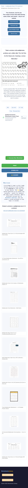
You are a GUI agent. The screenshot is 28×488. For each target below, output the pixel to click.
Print (15, 165)
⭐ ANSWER (14, 175)
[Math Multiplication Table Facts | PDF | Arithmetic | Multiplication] (14, 347)
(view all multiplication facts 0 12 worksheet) (14, 210)
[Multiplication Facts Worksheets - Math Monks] (14, 297)
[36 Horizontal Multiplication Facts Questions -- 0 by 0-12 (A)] (14, 421)
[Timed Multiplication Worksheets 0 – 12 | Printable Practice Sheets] (14, 396)
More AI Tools (14, 33)
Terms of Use (7, 475)
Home (2, 6)
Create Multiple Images (14, 29)
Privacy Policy (7, 480)
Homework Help (14, 25)
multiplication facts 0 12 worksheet (14, 6)
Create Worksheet (14, 21)
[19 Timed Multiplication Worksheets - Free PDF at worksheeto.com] (14, 247)
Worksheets (7, 471)
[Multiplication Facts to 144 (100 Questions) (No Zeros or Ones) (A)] (14, 371)
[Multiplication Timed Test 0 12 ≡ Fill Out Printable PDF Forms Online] (14, 223)
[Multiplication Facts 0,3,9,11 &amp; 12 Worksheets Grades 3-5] (14, 272)
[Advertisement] (14, 139)
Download (14, 170)
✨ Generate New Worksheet (15, 158)
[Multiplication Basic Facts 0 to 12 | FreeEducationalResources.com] (14, 322)
